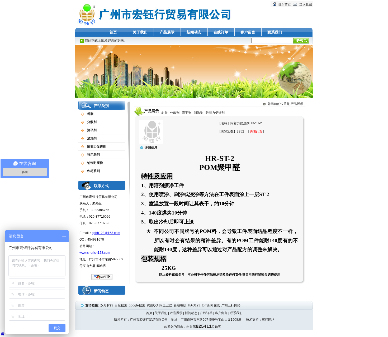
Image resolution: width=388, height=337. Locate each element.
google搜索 (137, 305)
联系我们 (274, 32)
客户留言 (247, 32)
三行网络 (268, 319)
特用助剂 (93, 155)
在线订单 (221, 32)
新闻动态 (194, 32)
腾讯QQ (153, 305)
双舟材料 (107, 305)
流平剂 (92, 130)
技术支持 (252, 319)
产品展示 (167, 32)
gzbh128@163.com (106, 233)
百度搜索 (121, 305)
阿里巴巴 (166, 305)
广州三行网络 (231, 305)
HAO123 (194, 305)
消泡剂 (92, 138)
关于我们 (140, 32)
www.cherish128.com (94, 253)
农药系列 (93, 171)
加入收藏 (305, 4)
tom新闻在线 (211, 305)
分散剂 (92, 122)
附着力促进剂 (96, 146)
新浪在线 (180, 305)
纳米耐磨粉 (95, 163)
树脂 (90, 114)
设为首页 (284, 4)
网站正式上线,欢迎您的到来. (99, 40)
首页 (113, 32)
